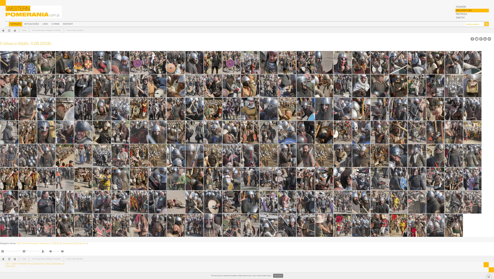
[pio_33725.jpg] (157, 178)
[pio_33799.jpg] (324, 225)
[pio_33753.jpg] (213, 85)
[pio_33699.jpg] (454, 62)
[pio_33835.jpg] (269, 202)
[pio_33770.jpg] (46, 225)
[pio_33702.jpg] (232, 62)
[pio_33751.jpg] (361, 85)
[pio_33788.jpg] (472, 155)
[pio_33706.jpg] (250, 225)
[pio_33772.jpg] (417, 202)
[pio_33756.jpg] (65, 85)
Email (489, 39)
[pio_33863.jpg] (435, 109)
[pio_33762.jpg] (102, 62)
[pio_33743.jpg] (472, 109)
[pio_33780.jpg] (454, 178)
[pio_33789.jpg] (417, 155)
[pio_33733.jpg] (176, 155)
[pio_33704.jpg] (83, 62)
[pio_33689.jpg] (232, 109)
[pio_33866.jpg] (213, 109)
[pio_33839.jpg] (46, 202)
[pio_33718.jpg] (65, 202)
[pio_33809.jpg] (46, 109)
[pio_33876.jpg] (102, 85)
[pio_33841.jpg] (417, 178)
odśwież (9, 30)
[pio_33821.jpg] (120, 62)
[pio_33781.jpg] (398, 178)
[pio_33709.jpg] (83, 225)
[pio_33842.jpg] (361, 178)
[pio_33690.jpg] (157, 109)
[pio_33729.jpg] (398, 155)
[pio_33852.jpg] (269, 155)
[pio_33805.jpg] (343, 109)
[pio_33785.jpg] (176, 178)
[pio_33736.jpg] (28, 155)
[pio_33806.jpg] (269, 109)
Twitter (477, 39)
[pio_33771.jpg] (472, 202)
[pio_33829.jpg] (120, 225)
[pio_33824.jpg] (380, 225)
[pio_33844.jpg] (250, 178)
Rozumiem (278, 276)
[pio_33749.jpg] (28, 109)
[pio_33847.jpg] (83, 178)
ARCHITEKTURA (464, 10)
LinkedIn (485, 39)
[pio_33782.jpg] (343, 178)
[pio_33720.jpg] (435, 178)
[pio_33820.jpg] (195, 62)
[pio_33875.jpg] (398, 225)
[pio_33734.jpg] (102, 155)
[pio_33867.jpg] (139, 109)
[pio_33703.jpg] (157, 62)
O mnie (55, 24)
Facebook (473, 39)
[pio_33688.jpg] (306, 109)
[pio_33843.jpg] (306, 178)
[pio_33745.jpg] (324, 109)
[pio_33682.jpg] (269, 132)
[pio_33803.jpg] (9, 132)
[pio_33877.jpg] (28, 85)
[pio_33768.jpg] (157, 225)
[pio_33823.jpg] (454, 225)
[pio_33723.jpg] (269, 178)
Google (481, 39)
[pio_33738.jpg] (361, 132)
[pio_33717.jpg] (120, 202)
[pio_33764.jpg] (361, 225)
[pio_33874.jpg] (176, 85)
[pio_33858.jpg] (324, 132)
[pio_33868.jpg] (65, 109)
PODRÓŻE (461, 7)
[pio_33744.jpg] (398, 109)
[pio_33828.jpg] (176, 225)
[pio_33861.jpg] (102, 132)
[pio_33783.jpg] (287, 178)
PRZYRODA (461, 14)
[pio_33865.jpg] (287, 109)
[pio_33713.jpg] (343, 202)
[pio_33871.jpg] (324, 85)
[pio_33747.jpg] (176, 109)
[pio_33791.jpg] (306, 155)
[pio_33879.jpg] (361, 62)
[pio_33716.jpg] (176, 202)
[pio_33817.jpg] (417, 62)
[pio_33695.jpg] (269, 85)
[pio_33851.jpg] (324, 155)
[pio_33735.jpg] (28, 62)
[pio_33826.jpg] (287, 225)
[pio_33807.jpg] (195, 109)
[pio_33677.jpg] (28, 178)
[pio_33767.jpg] (213, 225)
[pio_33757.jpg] (472, 62)
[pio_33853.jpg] (213, 155)
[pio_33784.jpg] (232, 178)
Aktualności (31, 24)
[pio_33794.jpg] (120, 155)
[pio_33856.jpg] (472, 132)
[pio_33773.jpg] (361, 202)
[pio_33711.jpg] (454, 202)
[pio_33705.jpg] (417, 225)
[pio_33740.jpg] (213, 132)
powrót (3, 30)
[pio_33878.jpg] (435, 62)
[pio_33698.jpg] (46, 85)
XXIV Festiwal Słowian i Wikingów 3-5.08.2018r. (46, 30)
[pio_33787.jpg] (65, 178)
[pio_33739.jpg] (287, 132)
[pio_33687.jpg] (380, 109)
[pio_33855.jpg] (65, 155)
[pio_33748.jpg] (102, 109)
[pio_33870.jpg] (398, 85)
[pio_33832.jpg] (435, 202)
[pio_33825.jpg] (343, 225)
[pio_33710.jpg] (28, 225)
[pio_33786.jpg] (120, 178)
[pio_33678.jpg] (83, 155)
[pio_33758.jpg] (398, 62)
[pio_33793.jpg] (195, 155)
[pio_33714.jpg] (287, 202)
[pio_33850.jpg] (380, 155)
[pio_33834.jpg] (324, 202)
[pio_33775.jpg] (250, 202)
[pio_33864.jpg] (361, 109)
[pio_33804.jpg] (417, 109)
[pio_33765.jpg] (306, 225)
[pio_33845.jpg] (195, 178)
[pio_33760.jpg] (250, 62)
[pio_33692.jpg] (9, 109)
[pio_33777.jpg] (139, 202)
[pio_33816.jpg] (9, 85)
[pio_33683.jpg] (195, 132)
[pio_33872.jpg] (65, 62)
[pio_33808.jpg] (120, 109)
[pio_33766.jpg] (269, 225)
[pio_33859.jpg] (250, 132)
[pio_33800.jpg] (232, 132)
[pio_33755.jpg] (9, 62)
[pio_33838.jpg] (102, 202)
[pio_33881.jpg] (213, 62)
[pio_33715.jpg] (232, 202)
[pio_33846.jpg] (139, 178)
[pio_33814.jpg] (157, 85)
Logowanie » (10, 266)
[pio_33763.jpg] (435, 225)
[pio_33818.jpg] (343, 62)
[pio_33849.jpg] (435, 155)
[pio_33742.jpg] (65, 132)
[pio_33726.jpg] (102, 178)
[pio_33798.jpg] (306, 132)
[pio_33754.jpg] (139, 85)
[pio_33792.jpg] (250, 155)
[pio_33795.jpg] (46, 155)
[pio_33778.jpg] (83, 202)
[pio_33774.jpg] (306, 202)
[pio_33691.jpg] (83, 109)
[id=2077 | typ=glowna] (7, 23)
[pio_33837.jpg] (157, 202)
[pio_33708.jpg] (139, 225)
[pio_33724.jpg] (213, 178)
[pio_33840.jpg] (472, 178)
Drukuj (62, 251)
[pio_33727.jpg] (46, 178)
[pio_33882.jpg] (139, 62)
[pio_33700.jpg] (380, 62)
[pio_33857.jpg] (398, 132)
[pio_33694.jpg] (343, 85)
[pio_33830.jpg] (65, 225)
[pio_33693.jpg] (417, 85)
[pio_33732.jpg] (232, 155)
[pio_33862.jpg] (28, 132)
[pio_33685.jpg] (46, 132)
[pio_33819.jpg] (269, 62)
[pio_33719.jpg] (9, 202)
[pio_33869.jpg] (472, 85)
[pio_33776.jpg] (195, 202)
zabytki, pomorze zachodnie (34, 13)
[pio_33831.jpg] (9, 225)
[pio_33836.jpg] (213, 202)
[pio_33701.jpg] (306, 62)
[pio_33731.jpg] (287, 155)
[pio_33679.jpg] (9, 155)
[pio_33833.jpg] (380, 202)
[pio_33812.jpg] (306, 85)
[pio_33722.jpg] (324, 178)
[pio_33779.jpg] (28, 202)
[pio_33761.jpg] (176, 62)
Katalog (15, 24)
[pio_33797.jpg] (380, 132)
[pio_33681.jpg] (343, 132)
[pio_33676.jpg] (157, 155)
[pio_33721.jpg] (380, 178)
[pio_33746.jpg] (250, 109)
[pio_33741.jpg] (139, 132)
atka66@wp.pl (57, 264)
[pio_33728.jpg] (454, 155)
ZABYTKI (460, 18)
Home (14, 30)
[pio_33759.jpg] (324, 62)
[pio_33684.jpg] (120, 132)
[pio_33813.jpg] (232, 85)
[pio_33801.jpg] (157, 132)
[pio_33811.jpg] (380, 85)
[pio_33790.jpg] (361, 155)
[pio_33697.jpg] (120, 85)
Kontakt (68, 24)
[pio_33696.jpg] (195, 85)
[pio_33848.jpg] (9, 178)
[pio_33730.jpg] (343, 155)
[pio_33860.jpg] (176, 132)
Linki (45, 24)
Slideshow (82, 243)
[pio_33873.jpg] (250, 85)
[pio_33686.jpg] (454, 109)
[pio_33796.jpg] (454, 132)
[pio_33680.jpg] (417, 132)
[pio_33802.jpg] (83, 132)
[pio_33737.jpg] (435, 132)
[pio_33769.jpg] (102, 225)
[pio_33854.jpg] (139, 155)
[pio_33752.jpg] (287, 85)
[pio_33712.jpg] (398, 202)
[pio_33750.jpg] (435, 85)
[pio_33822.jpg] (46, 62)
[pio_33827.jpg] (232, 225)
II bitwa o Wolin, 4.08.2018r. (75, 30)
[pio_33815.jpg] (83, 85)
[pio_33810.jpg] (454, 85)
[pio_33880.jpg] (287, 62)
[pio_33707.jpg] (195, 225)
